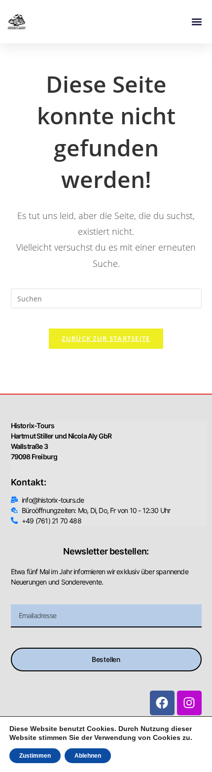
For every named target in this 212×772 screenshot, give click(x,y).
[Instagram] (189, 703)
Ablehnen (87, 755)
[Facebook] (162, 703)
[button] (196, 22)
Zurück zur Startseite (106, 338)
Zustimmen (35, 755)
